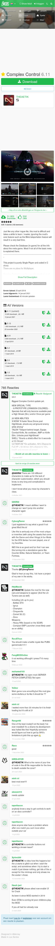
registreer (27, 918)
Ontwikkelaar (27, 394)
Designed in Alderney (10, 934)
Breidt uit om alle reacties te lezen (32, 453)
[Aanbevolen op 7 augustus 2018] (3, 74)
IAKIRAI (15, 501)
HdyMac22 (17, 586)
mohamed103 (18, 671)
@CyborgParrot (26, 569)
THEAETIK (22, 96)
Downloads (11, 218)
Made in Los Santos (10, 936)
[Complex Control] (27, 166)
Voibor (15, 687)
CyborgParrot (18, 521)
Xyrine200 (16, 857)
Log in (17, 918)
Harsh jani (17, 885)
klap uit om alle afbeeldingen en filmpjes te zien (27, 210)
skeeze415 (17, 791)
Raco (14, 745)
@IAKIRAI (16, 473)
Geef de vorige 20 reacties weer (27, 463)
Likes (25, 218)
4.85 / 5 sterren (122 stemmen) (12, 224)
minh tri (15, 704)
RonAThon (17, 638)
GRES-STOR (17, 759)
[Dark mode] (47, 3)
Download (29, 81)
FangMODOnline (20, 655)
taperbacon (17, 805)
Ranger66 (16, 720)
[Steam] (17, 100)
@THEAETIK (18, 505)
